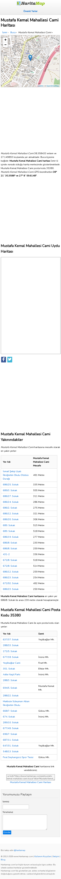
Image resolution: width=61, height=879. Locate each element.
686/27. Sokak (11, 496)
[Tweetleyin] (9, 359)
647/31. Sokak (11, 745)
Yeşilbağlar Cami (11, 662)
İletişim (56, 856)
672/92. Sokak (11, 583)
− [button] (5, 45)
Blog (3, 859)
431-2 (6, 554)
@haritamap (19, 850)
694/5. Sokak (10, 687)
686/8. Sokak (10, 542)
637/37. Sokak (11, 639)
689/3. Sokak (10, 490)
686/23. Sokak (11, 577)
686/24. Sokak (11, 502)
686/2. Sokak (10, 507)
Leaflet (40, 85)
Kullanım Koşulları (42, 856)
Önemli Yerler (30, 11)
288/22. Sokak (11, 695)
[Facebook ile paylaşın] (3, 359)
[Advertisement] (30, 118)
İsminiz (6, 801)
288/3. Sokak (10, 680)
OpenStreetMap (52, 85)
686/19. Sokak (11, 536)
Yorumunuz (8, 812)
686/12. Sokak (11, 513)
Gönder (7, 832)
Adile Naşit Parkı (11, 674)
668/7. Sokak (10, 710)
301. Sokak (9, 668)
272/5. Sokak (10, 651)
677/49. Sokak (11, 728)
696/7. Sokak (10, 734)
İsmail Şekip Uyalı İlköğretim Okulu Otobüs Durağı (16, 475)
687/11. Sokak (11, 739)
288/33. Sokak (11, 645)
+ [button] (5, 40)
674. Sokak (9, 716)
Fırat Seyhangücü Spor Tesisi (18, 757)
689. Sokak (9, 525)
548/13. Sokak (11, 751)
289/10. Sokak (11, 722)
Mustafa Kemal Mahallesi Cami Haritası (30, 782)
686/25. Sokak (11, 484)
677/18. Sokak (11, 657)
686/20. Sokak (11, 519)
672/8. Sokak (10, 560)
